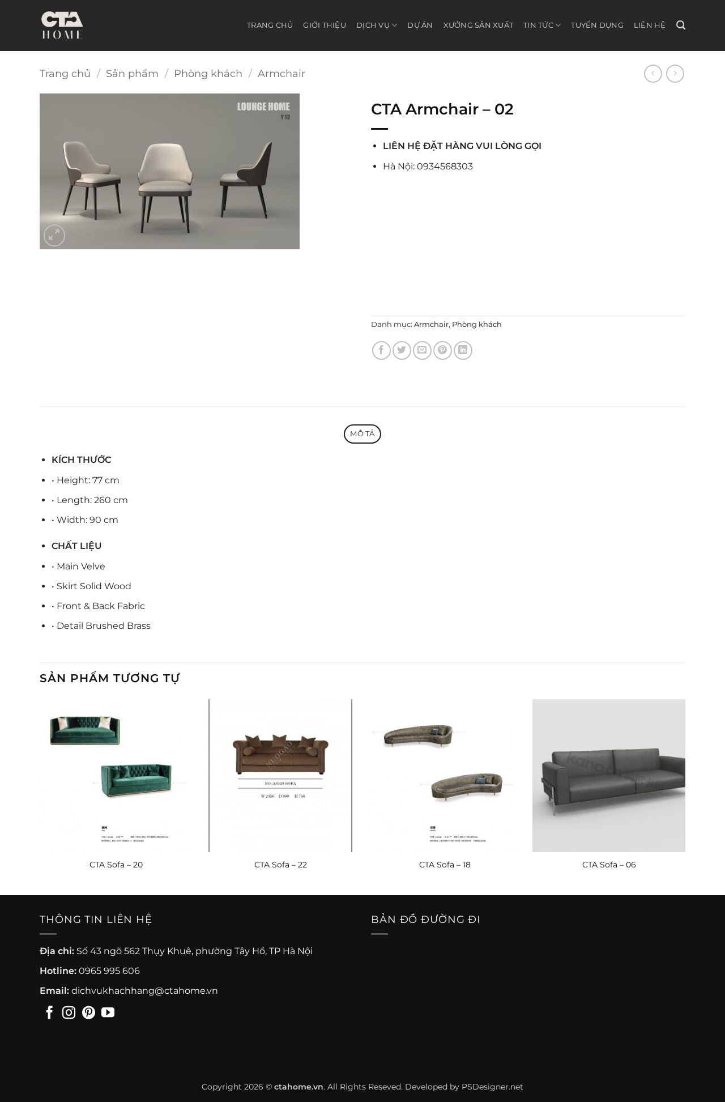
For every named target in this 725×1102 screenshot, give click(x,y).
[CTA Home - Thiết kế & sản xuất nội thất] (68, 25)
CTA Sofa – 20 (116, 865)
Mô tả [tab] (362, 433)
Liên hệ (650, 25)
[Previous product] (675, 73)
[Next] (684, 796)
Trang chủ (270, 25)
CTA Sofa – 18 (445, 865)
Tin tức (538, 25)
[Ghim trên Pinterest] (442, 350)
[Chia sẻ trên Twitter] (402, 350)
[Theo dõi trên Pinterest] (88, 1013)
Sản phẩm (132, 73)
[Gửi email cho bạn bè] (422, 350)
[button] (680, 25)
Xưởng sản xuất (478, 25)
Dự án (420, 25)
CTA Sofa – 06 (609, 865)
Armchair (281, 73)
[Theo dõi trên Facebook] (49, 1013)
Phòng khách (208, 73)
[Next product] (653, 73)
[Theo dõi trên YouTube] (107, 1013)
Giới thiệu (324, 25)
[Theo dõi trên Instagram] (68, 1013)
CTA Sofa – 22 (280, 865)
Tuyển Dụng (597, 25)
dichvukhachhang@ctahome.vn (144, 990)
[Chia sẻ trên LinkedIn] (463, 350)
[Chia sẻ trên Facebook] (381, 350)
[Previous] (40, 796)
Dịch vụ (373, 25)
